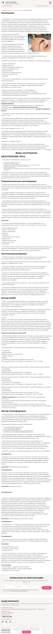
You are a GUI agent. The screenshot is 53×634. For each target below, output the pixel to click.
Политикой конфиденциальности (19, 591)
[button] (42, 6)
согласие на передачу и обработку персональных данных (23, 589)
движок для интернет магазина (9, 632)
